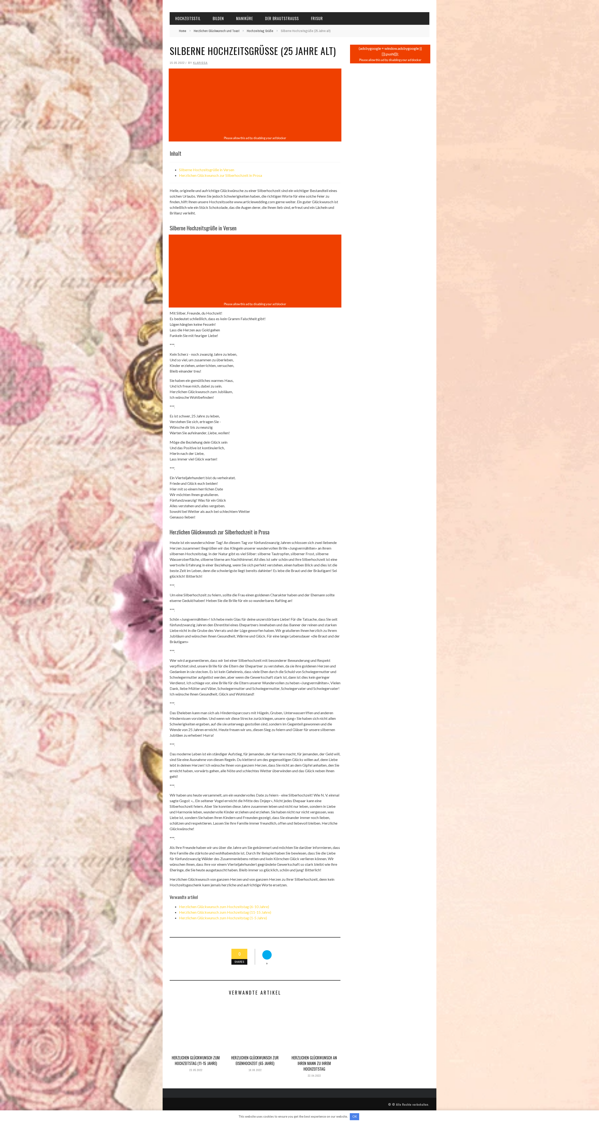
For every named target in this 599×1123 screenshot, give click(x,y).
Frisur (317, 18)
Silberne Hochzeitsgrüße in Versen (206, 169)
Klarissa (200, 63)
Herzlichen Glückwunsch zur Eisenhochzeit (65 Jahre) (255, 1060)
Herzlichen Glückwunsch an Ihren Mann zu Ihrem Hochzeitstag (314, 1063)
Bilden (218, 18)
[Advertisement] (255, 102)
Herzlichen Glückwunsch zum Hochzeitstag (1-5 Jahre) (223, 918)
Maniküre (244, 18)
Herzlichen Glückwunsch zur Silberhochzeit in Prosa (220, 175)
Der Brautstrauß (282, 18)
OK (354, 1116)
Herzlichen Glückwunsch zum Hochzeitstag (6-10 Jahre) (224, 906)
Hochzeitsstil (188, 18)
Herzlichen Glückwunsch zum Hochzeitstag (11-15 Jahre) (225, 912)
